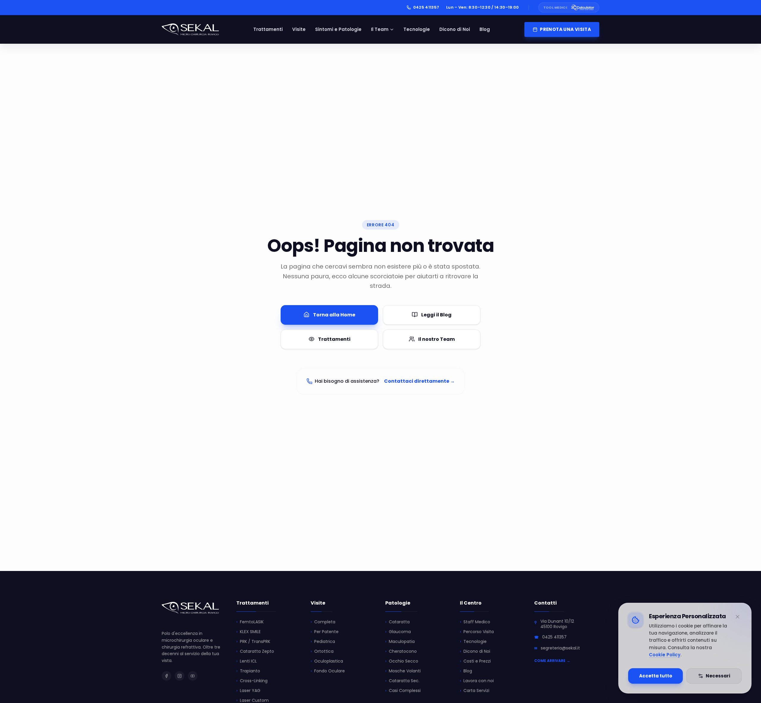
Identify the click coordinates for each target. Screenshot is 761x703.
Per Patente (325, 632)
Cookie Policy (664, 655)
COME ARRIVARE (552, 660)
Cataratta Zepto (255, 651)
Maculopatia (400, 641)
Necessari (718, 676)
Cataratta (397, 622)
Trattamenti (268, 29)
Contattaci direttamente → (419, 381)
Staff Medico (475, 622)
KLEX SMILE (248, 632)
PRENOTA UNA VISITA (565, 29)
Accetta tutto (655, 676)
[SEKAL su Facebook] (166, 676)
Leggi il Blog (436, 314)
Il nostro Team (436, 338)
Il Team (380, 29)
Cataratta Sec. (402, 681)
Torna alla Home (334, 314)
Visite (299, 29)
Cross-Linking (252, 681)
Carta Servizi (474, 690)
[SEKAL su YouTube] (192, 676)
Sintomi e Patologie (338, 29)
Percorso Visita (477, 632)
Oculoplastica (327, 661)
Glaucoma (398, 632)
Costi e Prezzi (475, 661)
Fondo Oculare (328, 671)
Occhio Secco (401, 661)
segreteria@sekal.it (560, 648)
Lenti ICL (246, 661)
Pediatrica (323, 641)
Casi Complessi (403, 690)
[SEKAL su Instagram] (179, 676)
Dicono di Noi (454, 29)
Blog (484, 29)
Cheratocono (401, 651)
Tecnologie (416, 29)
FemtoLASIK (250, 622)
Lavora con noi (477, 681)
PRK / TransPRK (253, 641)
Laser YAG (248, 690)
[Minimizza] (737, 617)
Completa (323, 622)
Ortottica (322, 651)
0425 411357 (426, 7)
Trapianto (248, 671)
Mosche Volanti (403, 671)
